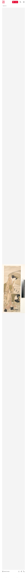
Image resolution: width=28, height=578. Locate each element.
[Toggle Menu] (24, 2)
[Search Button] (20, 2)
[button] (13, 288)
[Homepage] (3, 2)
